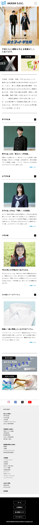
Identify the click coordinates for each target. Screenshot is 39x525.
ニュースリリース (8, 477)
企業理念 (6, 461)
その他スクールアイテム (10, 421)
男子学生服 (6, 415)
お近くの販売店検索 (9, 423)
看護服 (5, 446)
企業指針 (6, 463)
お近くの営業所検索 (9, 437)
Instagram (9, 402)
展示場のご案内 (7, 439)
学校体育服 (6, 433)
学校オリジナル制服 (9, 431)
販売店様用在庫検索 (9, 452)
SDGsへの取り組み (8, 465)
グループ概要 (7, 467)
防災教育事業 (7, 435)
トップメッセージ (8, 459)
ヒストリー (6, 471)
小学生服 (6, 419)
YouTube (30, 402)
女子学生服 (6, 417)
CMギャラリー (7, 473)
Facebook (15, 402)
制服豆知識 (6, 485)
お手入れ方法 (7, 487)
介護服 (5, 448)
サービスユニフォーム (9, 450)
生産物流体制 (7, 469)
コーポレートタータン (9, 475)
